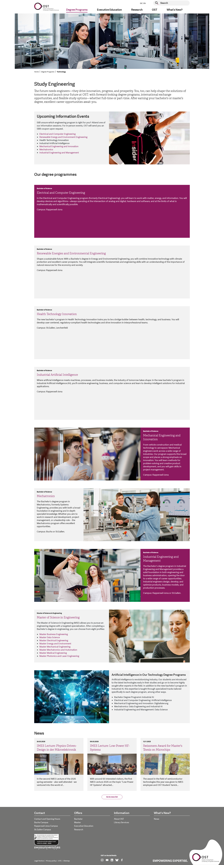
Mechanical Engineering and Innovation (58, 146)
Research (78, 829)
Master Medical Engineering (53, 652)
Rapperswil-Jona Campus (46, 826)
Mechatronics (46, 149)
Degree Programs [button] (77, 10)
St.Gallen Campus (42, 829)
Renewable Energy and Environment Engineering (63, 137)
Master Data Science (49, 637)
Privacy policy (51, 861)
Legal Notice (39, 861)
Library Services (121, 822)
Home (36, 72)
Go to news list (112, 797)
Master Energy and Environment (55, 643)
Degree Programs (47, 72)
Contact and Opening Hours (47, 819)
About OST (119, 819)
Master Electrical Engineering (53, 640)
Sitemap (66, 861)
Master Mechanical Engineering (54, 646)
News (156, 819)
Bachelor (78, 819)
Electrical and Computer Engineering (57, 133)
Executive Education (83, 826)
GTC (59, 861)
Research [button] (137, 10)
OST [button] (154, 10)
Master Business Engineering (53, 634)
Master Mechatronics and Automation (58, 649)
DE (141, 3)
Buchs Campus (41, 822)
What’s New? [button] (175, 10)
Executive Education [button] (109, 10)
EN (145, 3)
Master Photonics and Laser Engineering (59, 656)
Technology (61, 72)
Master (77, 822)
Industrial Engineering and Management (59, 152)
